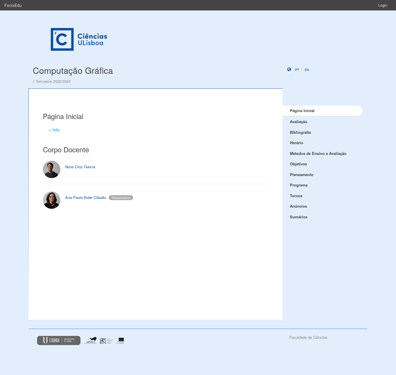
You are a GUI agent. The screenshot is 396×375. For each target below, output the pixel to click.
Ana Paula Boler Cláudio (85, 197)
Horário (296, 142)
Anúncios (298, 206)
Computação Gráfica (73, 70)
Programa (299, 185)
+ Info (54, 130)
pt (297, 69)
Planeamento (301, 174)
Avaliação (298, 121)
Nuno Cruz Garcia (80, 166)
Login (382, 5)
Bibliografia (300, 132)
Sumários (298, 216)
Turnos (296, 195)
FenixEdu (13, 5)
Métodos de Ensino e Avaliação (318, 153)
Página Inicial (302, 110)
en (307, 69)
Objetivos (298, 164)
